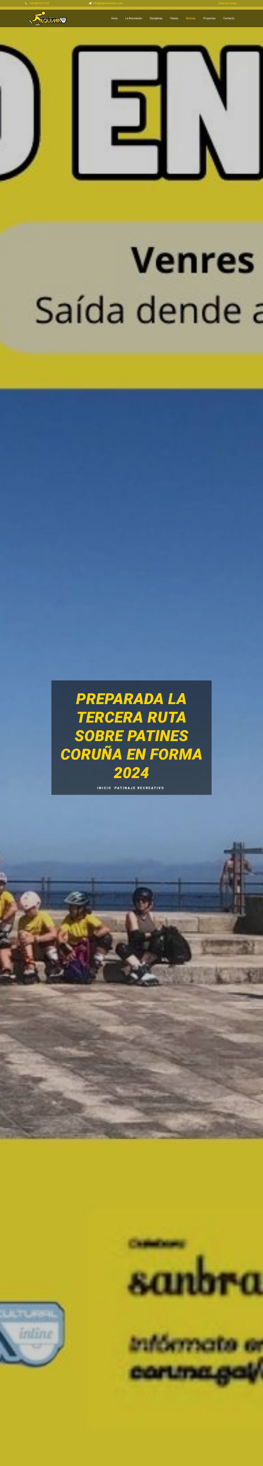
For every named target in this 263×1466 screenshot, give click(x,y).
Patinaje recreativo (139, 788)
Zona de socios (227, 3)
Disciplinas (156, 18)
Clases (174, 18)
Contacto (229, 18)
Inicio (114, 18)
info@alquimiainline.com (108, 3)
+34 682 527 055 (39, 3)
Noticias (191, 18)
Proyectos (209, 18)
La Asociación (133, 18)
